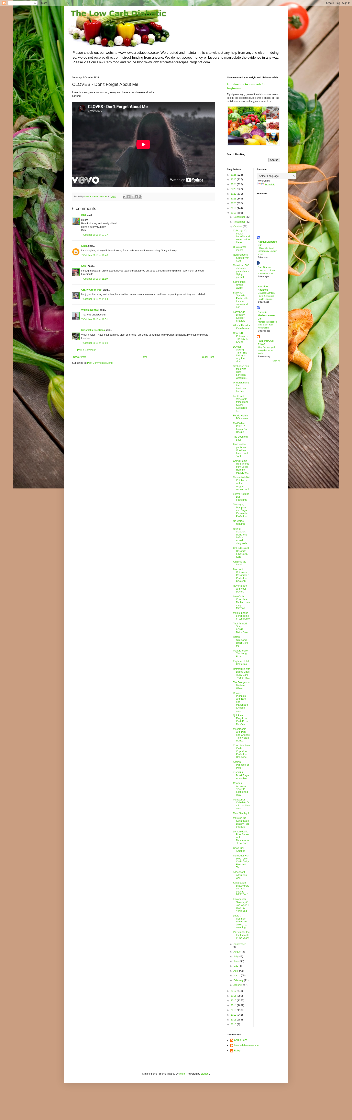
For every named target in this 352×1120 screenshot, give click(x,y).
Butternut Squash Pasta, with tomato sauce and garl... (240, 300)
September (239, 944)
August (237, 951)
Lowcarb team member (247, 1045)
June (236, 961)
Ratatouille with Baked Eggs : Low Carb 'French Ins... (241, 673)
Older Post (208, 357)
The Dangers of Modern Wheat (241, 685)
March (237, 975)
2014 (234, 1005)
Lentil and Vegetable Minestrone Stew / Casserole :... (241, 403)
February (238, 980)
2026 (234, 174)
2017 (234, 991)
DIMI (83, 215)
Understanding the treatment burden (241, 387)
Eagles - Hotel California (241, 663)
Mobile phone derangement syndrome (241, 616)
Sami (84, 266)
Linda (84, 245)
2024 (234, 184)
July (236, 956)
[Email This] (125, 197)
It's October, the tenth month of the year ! (241, 935)
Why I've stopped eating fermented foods (266, 350)
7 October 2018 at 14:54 (94, 299)
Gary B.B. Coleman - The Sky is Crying (240, 337)
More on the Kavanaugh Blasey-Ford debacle (241, 822)
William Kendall (90, 310)
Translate (270, 184)
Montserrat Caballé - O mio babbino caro (241, 804)
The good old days (240, 438)
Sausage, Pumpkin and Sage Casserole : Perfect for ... (241, 510)
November (239, 221)
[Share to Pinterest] (140, 197)
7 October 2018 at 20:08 (94, 343)
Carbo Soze (240, 1040)
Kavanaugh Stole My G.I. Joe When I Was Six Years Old (241, 905)
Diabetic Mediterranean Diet (266, 315)
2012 (234, 1014)
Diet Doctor (264, 267)
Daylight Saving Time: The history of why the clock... (240, 354)
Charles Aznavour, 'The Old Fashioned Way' (240, 789)
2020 (234, 203)
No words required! (239, 522)
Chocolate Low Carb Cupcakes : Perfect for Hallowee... (241, 751)
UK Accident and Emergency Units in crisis (267, 251)
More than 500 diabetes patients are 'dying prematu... (241, 271)
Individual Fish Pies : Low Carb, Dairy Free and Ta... (241, 861)
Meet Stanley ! (241, 813)
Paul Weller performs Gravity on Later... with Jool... (241, 450)
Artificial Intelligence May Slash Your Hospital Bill (267, 325)
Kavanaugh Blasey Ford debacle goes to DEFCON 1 (241, 888)
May (236, 966)
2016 (234, 995)
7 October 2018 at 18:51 (94, 319)
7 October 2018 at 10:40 (94, 255)
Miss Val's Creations (93, 330)
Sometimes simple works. (239, 284)
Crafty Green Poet (91, 289)
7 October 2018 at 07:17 (94, 234)
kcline (182, 1073)
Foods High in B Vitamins (241, 417)
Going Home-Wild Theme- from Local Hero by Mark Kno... (241, 467)
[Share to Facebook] (136, 197)
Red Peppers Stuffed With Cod (241, 257)
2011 (234, 1019)
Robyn (237, 1050)
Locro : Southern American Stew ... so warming (240, 921)
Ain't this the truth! (239, 563)
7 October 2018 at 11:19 (94, 278)
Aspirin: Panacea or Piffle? (241, 765)
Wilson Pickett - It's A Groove (241, 327)
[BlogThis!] (128, 197)
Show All (276, 361)
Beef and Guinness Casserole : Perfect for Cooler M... (241, 575)
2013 (234, 1010)
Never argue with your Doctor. (240, 588)
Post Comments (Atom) (100, 362)
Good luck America (239, 849)
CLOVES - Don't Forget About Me (241, 775)
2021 (234, 198)
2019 (234, 208)
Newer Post (79, 357)
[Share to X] (132, 197)
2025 (234, 179)
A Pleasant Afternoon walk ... (240, 875)
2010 (234, 1024)
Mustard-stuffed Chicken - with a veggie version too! (241, 483)
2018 (234, 212)
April (236, 970)
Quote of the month (239, 248)
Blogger (205, 1073)
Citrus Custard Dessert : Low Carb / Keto (241, 552)
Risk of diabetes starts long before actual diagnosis (240, 536)
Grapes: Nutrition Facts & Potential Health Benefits (266, 296)
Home (144, 357)
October (238, 226)
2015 (234, 1000)
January (238, 985)
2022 (234, 193)
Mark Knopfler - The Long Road (241, 653)
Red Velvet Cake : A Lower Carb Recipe (241, 428)
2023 (234, 189)
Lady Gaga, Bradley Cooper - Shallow (239, 316)
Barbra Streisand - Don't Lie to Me (241, 641)
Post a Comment (86, 350)
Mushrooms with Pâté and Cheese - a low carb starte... (241, 735)
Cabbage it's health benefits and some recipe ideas (241, 236)
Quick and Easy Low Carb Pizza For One (240, 720)
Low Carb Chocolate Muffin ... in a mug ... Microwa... (241, 602)
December (239, 217)
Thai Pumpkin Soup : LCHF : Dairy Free (240, 628)
